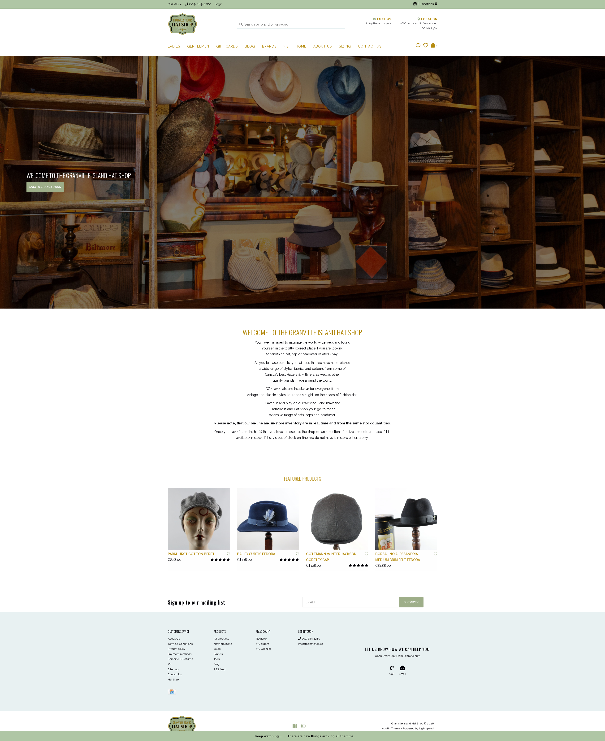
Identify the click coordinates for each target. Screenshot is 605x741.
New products (223, 643)
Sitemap (173, 669)
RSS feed (219, 669)
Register (261, 638)
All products (221, 638)
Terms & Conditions (180, 643)
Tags (217, 659)
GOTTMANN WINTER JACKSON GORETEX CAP (331, 557)
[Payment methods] (172, 693)
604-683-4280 (310, 638)
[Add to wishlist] (228, 554)
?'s (286, 46)
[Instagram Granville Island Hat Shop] (303, 726)
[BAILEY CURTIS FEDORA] (268, 519)
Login (219, 4)
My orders (262, 643)
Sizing (345, 46)
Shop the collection (45, 187)
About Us (322, 46)
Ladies (174, 46)
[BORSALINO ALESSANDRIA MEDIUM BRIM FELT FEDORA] (406, 519)
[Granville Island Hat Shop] (199, 24)
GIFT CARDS (227, 46)
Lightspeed (426, 728)
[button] (418, 46)
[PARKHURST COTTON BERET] (199, 519)
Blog (250, 46)
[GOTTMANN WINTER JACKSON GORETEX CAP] (337, 519)
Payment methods (179, 654)
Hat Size (173, 679)
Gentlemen (198, 46)
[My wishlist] (425, 46)
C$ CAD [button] (173, 4)
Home (301, 46)
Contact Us (369, 46)
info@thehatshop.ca (310, 643)
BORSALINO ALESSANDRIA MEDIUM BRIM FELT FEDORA (397, 557)
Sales (217, 648)
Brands (269, 46)
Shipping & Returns (180, 659)
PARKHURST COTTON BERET (191, 554)
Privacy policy (176, 648)
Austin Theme (391, 728)
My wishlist (263, 648)
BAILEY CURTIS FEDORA (256, 554)
